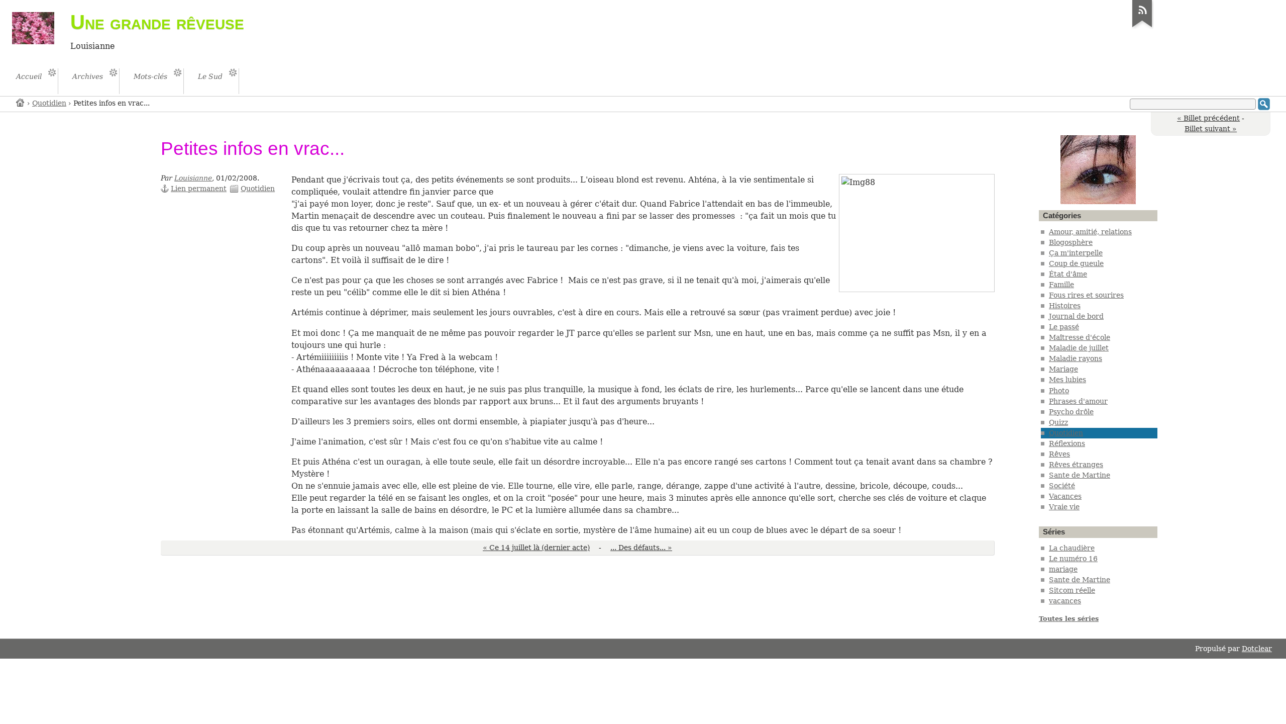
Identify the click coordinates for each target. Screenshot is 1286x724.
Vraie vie (1064, 507)
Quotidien (49, 103)
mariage (1063, 569)
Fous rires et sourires (1086, 295)
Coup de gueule (1076, 263)
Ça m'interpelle (1076, 253)
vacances (1065, 601)
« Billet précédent (1208, 118)
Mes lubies (1067, 380)
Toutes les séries (1069, 618)
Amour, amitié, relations (1090, 232)
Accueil (20, 102)
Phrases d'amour (1078, 401)
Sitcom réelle (1072, 590)
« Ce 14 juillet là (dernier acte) (536, 548)
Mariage (1063, 369)
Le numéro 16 (1073, 559)
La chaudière (1072, 548)
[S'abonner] (1142, 27)
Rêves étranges (1076, 465)
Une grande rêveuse (157, 22)
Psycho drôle (1071, 412)
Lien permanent (199, 189)
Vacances (1065, 496)
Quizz (1058, 422)
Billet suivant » (1211, 129)
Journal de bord (1076, 316)
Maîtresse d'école (1079, 337)
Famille (1061, 285)
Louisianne (193, 178)
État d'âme (1068, 274)
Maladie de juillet (1079, 348)
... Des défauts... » (641, 548)
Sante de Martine (1079, 475)
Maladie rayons (1075, 358)
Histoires (1065, 306)
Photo (1059, 391)
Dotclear (1257, 649)
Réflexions (1067, 443)
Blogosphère (1071, 242)
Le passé (1064, 327)
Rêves (1059, 454)
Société (1062, 486)
